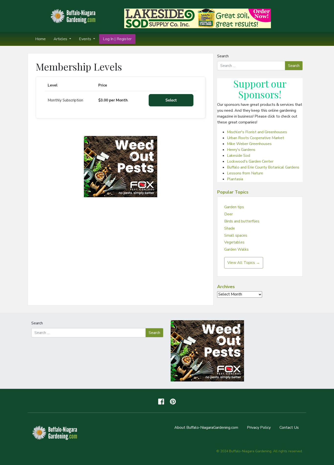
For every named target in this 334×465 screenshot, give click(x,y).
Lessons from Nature (245, 173)
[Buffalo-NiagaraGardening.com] (74, 15)
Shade (229, 228)
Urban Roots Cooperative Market (255, 138)
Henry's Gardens (241, 149)
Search (223, 56)
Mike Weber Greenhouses (249, 144)
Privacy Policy (259, 427)
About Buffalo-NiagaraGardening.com (206, 427)
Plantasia (235, 179)
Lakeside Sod (238, 155)
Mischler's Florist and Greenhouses (257, 132)
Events (85, 39)
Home (40, 39)
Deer (228, 214)
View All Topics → (243, 262)
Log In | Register (117, 39)
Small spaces (235, 235)
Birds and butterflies (241, 221)
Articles (61, 39)
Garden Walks (236, 249)
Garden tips (234, 207)
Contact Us (289, 427)
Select (171, 100)
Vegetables (234, 242)
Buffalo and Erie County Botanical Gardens (263, 167)
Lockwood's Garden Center (250, 161)
